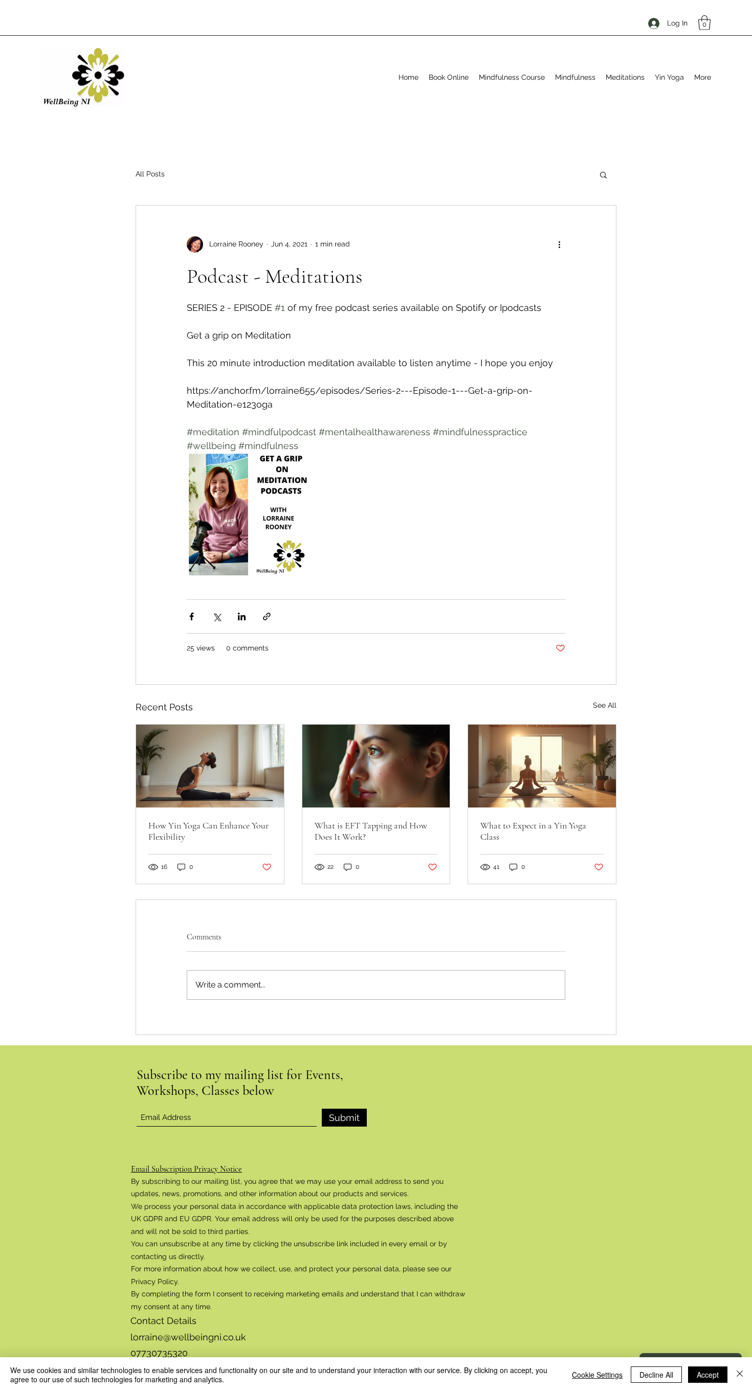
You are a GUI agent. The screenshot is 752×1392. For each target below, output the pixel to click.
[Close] (740, 1374)
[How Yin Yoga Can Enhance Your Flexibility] (210, 766)
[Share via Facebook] (191, 616)
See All (604, 705)
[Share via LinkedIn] (242, 616)
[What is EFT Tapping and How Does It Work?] (376, 766)
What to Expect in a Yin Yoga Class (533, 831)
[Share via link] (267, 616)
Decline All (656, 1374)
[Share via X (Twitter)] (217, 616)
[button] (704, 22)
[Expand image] (248, 514)
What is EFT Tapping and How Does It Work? (371, 831)
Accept (708, 1374)
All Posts (150, 174)
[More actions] (559, 244)
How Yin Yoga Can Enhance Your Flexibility (208, 831)
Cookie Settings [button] (597, 1374)
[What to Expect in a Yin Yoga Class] (542, 766)
